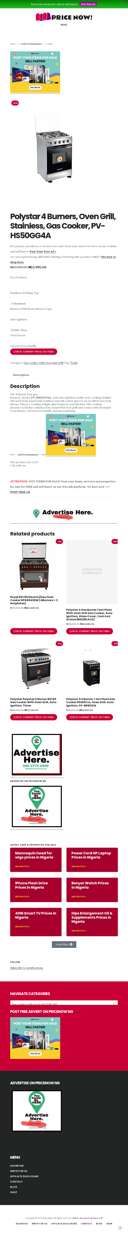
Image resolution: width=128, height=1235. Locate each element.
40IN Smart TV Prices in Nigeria (35, 915)
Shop (13, 1192)
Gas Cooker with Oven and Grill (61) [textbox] (63, 1004)
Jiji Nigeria (95, 1218)
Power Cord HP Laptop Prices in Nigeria (91, 855)
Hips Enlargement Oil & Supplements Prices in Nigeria (92, 917)
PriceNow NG (64, 15)
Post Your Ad (88, 4)
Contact (16, 1181)
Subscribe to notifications (26, 967)
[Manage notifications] (120, 1227)
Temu (74, 362)
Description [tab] (21, 374)
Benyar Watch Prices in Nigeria (90, 885)
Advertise (17, 1165)
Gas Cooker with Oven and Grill (43, 362)
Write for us (18, 1171)
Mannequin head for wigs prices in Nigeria (34, 855)
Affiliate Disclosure (24, 1176)
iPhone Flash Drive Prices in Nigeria (31, 885)
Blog (13, 1187)
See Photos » (22, 866)
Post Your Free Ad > (43, 251)
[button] (64, 944)
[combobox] (64, 1002)
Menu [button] (64, 24)
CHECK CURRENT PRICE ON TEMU (34, 351)
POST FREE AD (20, 492)
